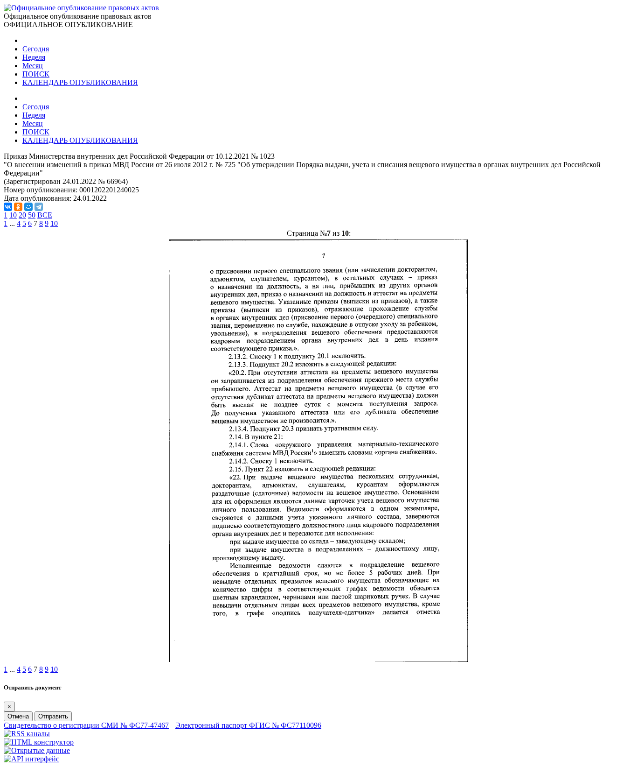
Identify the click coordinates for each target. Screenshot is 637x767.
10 (13, 215)
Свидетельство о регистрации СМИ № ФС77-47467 (86, 725)
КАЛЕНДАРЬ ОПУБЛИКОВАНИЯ (80, 82)
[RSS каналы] (27, 734)
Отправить (53, 716)
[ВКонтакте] (8, 207)
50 (31, 215)
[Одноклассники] (18, 207)
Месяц (32, 66)
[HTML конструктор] (39, 742)
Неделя (33, 57)
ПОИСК (35, 74)
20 (22, 215)
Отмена (18, 716)
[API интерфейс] (31, 759)
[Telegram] (39, 207)
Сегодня (35, 49)
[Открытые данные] (37, 750)
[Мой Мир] (28, 207)
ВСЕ (44, 215)
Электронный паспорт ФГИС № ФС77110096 (248, 725)
